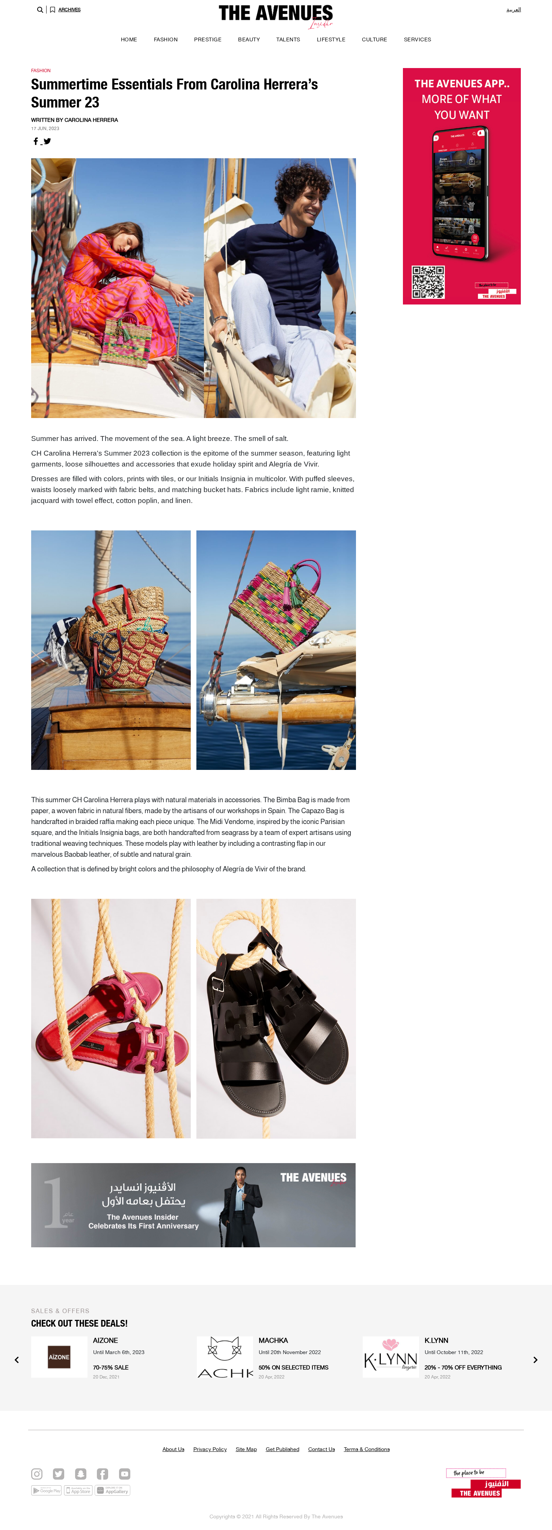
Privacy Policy (210, 1449)
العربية (514, 9)
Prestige (208, 39)
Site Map (246, 1449)
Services (417, 39)
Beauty (249, 39)
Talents (288, 39)
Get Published (282, 1449)
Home (129, 39)
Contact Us (321, 1449)
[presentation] (16, 1360)
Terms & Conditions (367, 1449)
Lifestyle (331, 39)
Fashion (166, 39)
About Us (173, 1449)
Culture (375, 39)
